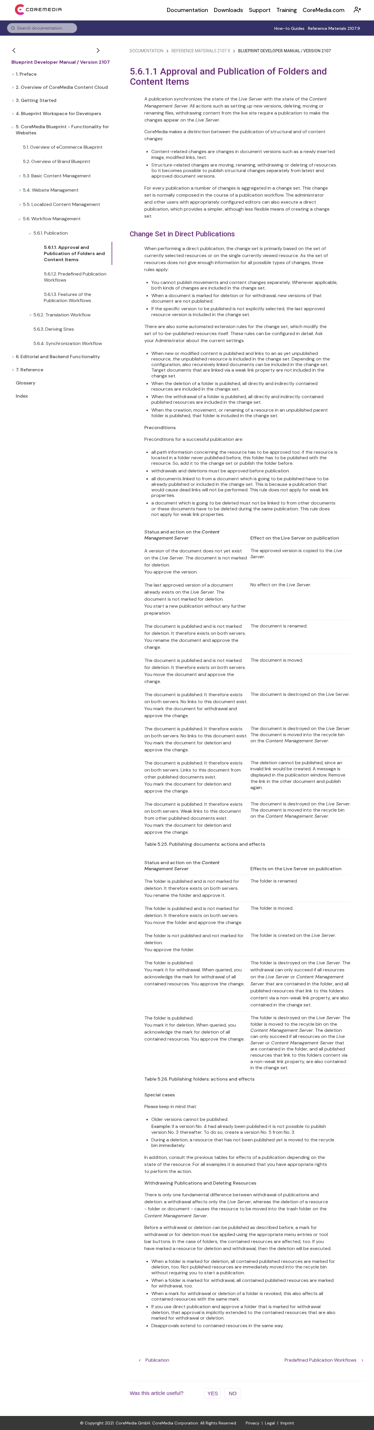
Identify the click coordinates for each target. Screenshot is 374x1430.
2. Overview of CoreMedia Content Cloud (62, 87)
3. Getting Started (36, 100)
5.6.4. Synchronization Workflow (67, 343)
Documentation (187, 10)
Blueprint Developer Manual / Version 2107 (60, 62)
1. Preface (26, 74)
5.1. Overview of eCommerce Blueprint (63, 147)
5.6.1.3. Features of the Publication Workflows (67, 297)
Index (22, 396)
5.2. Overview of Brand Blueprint (56, 161)
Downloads (228, 10)
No (233, 1393)
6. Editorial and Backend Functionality (58, 356)
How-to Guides (289, 28)
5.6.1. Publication (50, 233)
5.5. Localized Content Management (61, 204)
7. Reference (29, 370)
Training (286, 10)
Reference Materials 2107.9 (334, 28)
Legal (270, 1423)
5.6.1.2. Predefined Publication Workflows (75, 277)
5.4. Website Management (51, 190)
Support (260, 10)
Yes (212, 1393)
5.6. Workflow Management (52, 219)
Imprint (287, 1423)
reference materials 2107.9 (201, 50)
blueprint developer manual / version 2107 (284, 50)
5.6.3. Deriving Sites (53, 329)
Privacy (252, 1423)
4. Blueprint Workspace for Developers (58, 113)
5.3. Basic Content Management (57, 176)
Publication (157, 1360)
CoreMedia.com (323, 10)
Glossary (25, 383)
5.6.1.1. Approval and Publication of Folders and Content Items (74, 253)
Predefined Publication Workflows (320, 1360)
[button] (14, 50)
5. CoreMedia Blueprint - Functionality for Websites (62, 130)
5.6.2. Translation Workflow (62, 315)
